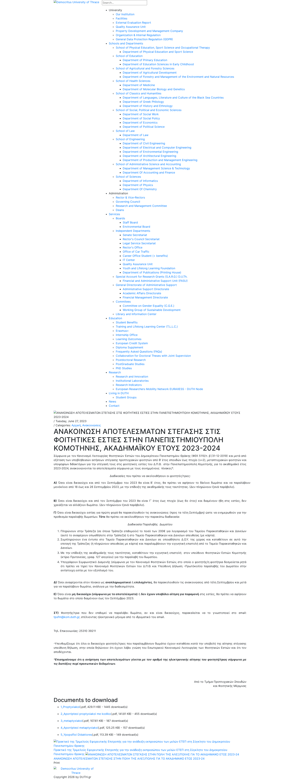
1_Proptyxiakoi (70, 707)
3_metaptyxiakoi (71, 720)
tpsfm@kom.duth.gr (67, 617)
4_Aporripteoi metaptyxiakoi (79, 727)
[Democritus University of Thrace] (76, 1)
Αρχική (76, 425)
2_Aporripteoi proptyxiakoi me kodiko (86, 714)
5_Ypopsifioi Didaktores (76, 734)
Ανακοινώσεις (91, 425)
